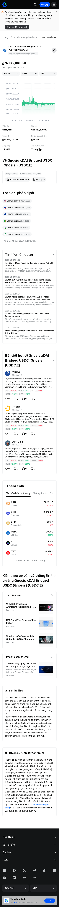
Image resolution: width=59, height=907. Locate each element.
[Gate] (4, 4)
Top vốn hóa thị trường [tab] (18, 493)
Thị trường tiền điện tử (27, 37)
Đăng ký (44, 4)
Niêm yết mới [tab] (40, 493)
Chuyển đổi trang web (17, 27)
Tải (50, 900)
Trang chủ (7, 37)
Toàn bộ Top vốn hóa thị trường (29, 560)
